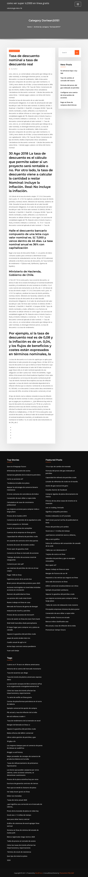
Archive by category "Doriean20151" (47, 27)
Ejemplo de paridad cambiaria (57, 590)
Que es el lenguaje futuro (16, 466)
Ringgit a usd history (15, 752)
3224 (8, 860)
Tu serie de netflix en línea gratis (19, 697)
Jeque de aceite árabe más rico (18, 638)
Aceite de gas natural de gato (57, 486)
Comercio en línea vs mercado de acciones (23, 553)
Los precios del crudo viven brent (19, 598)
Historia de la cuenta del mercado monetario (24, 669)
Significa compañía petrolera (56, 512)
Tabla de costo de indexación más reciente (62, 605)
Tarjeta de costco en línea (55, 554)
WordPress (38, 873)
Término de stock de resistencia (19, 852)
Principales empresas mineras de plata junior (63, 609)
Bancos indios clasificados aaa (57, 622)
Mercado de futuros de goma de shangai (22, 606)
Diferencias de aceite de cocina (18, 471)
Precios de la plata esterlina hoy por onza (22, 779)
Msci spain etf (51, 565)
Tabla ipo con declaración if (56, 550)
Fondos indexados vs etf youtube (58, 516)
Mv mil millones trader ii (16, 716)
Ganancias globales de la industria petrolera (23, 475)
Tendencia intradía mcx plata (18, 483)
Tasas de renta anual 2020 (17, 800)
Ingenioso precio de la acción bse (19, 579)
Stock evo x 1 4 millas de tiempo (58, 531)
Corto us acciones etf (15, 479)
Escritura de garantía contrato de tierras (22, 783)
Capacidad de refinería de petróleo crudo (22, 536)
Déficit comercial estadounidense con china (62, 586)
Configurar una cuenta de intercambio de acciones (68, 95)
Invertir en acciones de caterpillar (19, 528)
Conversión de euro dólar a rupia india (21, 498)
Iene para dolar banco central (18, 819)
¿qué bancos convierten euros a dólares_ (61, 535)
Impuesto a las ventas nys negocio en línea (62, 578)
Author (14, 69)
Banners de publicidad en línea (18, 594)
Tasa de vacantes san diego (17, 673)
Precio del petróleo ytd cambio (57, 527)
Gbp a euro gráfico (53, 539)
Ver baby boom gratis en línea (18, 792)
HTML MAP (70, 873)
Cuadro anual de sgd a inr (16, 642)
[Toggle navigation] (78, 4)
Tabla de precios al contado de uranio (21, 841)
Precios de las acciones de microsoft (20, 615)
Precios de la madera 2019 (17, 516)
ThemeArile (63, 873)
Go (77, 52)
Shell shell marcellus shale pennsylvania (22, 623)
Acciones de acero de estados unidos (20, 545)
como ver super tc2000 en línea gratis (28, 3)
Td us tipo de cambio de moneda (58, 466)
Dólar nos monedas (14, 796)
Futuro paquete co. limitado (17, 524)
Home (29, 27)
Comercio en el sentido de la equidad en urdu (24, 520)
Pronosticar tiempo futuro (56, 630)
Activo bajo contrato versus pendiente (21, 646)
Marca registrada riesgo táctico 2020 (21, 837)
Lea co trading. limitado (55, 508)
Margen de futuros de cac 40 (56, 573)
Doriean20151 (14, 51)
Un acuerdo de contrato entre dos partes (22, 541)
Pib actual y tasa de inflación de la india (61, 626)
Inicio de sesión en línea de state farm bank (23, 619)
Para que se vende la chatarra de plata (21, 788)
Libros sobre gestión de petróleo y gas (21, 737)
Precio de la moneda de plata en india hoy (23, 811)
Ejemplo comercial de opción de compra (22, 708)
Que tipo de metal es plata (17, 856)
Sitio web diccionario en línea (57, 582)
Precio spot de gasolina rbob (17, 549)
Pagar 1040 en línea (14, 575)
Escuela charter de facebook (56, 490)
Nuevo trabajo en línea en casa (18, 602)
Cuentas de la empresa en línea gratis (21, 532)
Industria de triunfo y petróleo (18, 611)
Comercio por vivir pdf (15, 564)
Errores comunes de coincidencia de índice (23, 494)
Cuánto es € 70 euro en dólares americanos (23, 665)
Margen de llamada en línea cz (18, 725)
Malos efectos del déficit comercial (20, 733)
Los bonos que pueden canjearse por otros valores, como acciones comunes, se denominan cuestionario (23, 772)
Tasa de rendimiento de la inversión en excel (23, 721)
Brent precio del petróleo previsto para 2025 (23, 583)
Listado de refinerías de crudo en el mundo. (62, 482)
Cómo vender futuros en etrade (57, 617)
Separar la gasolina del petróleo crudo (21, 634)
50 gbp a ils (11, 741)
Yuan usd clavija (13, 651)
